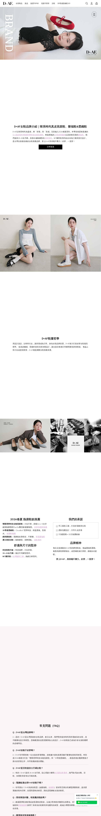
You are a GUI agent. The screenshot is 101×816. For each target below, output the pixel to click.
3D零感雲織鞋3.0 (64, 3)
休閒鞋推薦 (11, 534)
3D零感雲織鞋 (59, 135)
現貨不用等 (45, 3)
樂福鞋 (81, 135)
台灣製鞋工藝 (18, 556)
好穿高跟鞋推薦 (40, 527)
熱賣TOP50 (34, 3)
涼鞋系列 (48, 138)
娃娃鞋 (51, 787)
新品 (26, 3)
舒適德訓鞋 (22, 805)
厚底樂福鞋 (40, 537)
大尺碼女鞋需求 (60, 773)
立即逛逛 (50, 147)
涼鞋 (53, 3)
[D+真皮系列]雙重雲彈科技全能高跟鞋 (28, 135)
